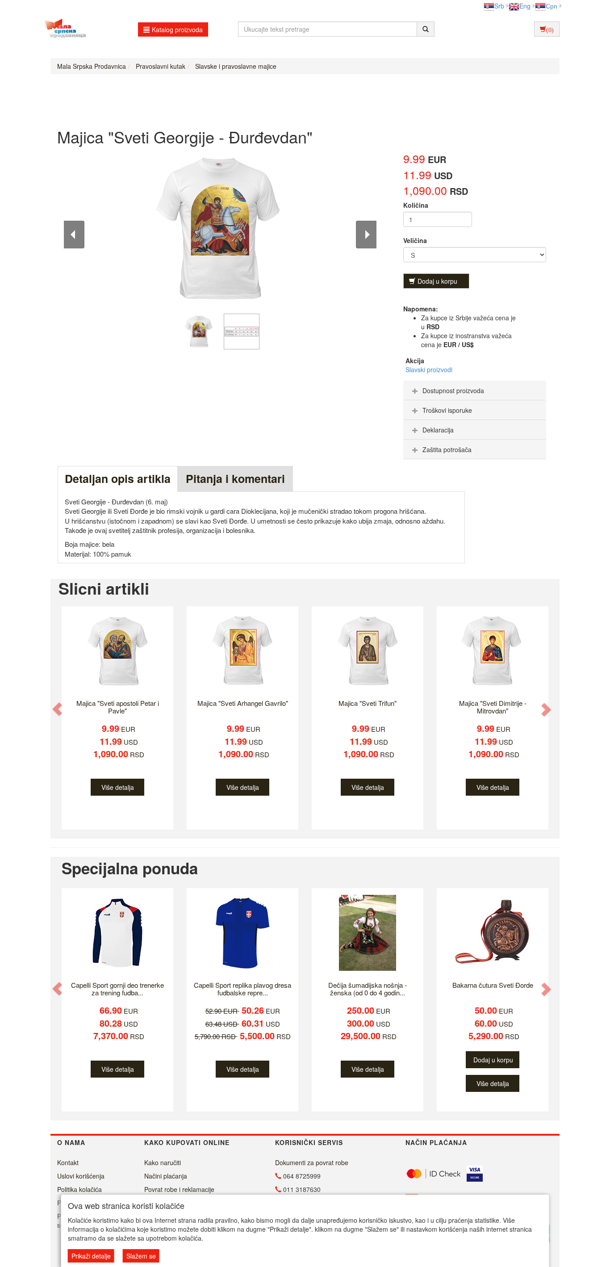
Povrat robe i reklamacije (179, 1189)
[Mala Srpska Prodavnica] (63, 29)
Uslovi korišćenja (80, 1175)
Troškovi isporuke (447, 410)
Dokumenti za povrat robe (311, 1162)
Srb (499, 5)
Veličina (415, 240)
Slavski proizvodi (428, 369)
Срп (551, 5)
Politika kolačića (79, 1189)
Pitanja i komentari (235, 478)
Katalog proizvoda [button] (177, 29)
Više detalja (117, 787)
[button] (58, 709)
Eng (525, 5)
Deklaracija (438, 429)
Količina (415, 205)
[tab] (474, 390)
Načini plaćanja (165, 1175)
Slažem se (141, 1255)
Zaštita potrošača (447, 449)
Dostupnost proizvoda (453, 390)
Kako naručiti (162, 1162)
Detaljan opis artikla (118, 478)
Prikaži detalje (91, 1255)
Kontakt (68, 1162)
